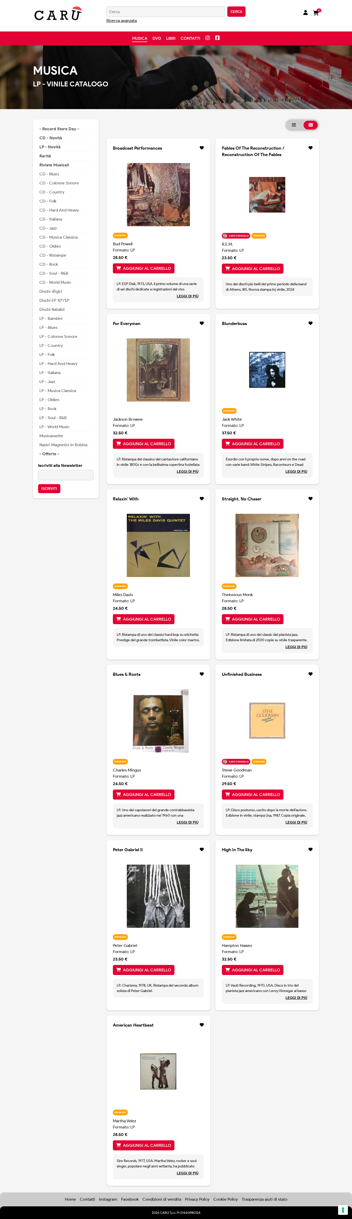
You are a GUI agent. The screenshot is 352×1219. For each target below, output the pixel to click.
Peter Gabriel (125, 945)
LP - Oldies (49, 399)
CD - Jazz (48, 228)
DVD (157, 38)
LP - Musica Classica (57, 390)
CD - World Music (55, 282)
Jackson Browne (128, 419)
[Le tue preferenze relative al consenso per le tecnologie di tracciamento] (343, 1210)
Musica (139, 38)
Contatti (190, 38)
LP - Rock (47, 408)
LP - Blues (48, 327)
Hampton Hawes (237, 945)
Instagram (108, 1199)
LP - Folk (47, 354)
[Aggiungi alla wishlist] (202, 148)
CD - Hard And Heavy (59, 210)
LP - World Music (54, 426)
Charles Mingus (127, 770)
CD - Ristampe (52, 255)
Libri (170, 38)
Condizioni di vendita (162, 1199)
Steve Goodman (237, 770)
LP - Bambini (51, 318)
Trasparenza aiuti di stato (264, 1199)
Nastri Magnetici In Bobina (63, 444)
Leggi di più (187, 296)
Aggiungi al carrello (147, 268)
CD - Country (51, 192)
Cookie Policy (225, 1199)
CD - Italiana (50, 219)
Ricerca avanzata (121, 20)
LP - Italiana (50, 372)
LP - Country (51, 345)
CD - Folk (47, 201)
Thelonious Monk (237, 594)
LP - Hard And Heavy (58, 363)
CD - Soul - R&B (53, 273)
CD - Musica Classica (58, 237)
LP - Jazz (47, 381)
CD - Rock (48, 264)
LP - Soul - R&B (53, 417)
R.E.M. (227, 244)
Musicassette (51, 435)
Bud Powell (122, 243)
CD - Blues (49, 174)
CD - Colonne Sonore (59, 183)
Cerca (236, 12)
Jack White (232, 419)
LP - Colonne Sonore (58, 336)
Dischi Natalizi (52, 309)
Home (70, 1199)
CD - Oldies (50, 246)
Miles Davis (123, 594)
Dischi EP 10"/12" (54, 300)
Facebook (130, 1199)
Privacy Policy (197, 1199)
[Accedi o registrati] (305, 13)
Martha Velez (124, 1120)
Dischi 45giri (50, 291)
